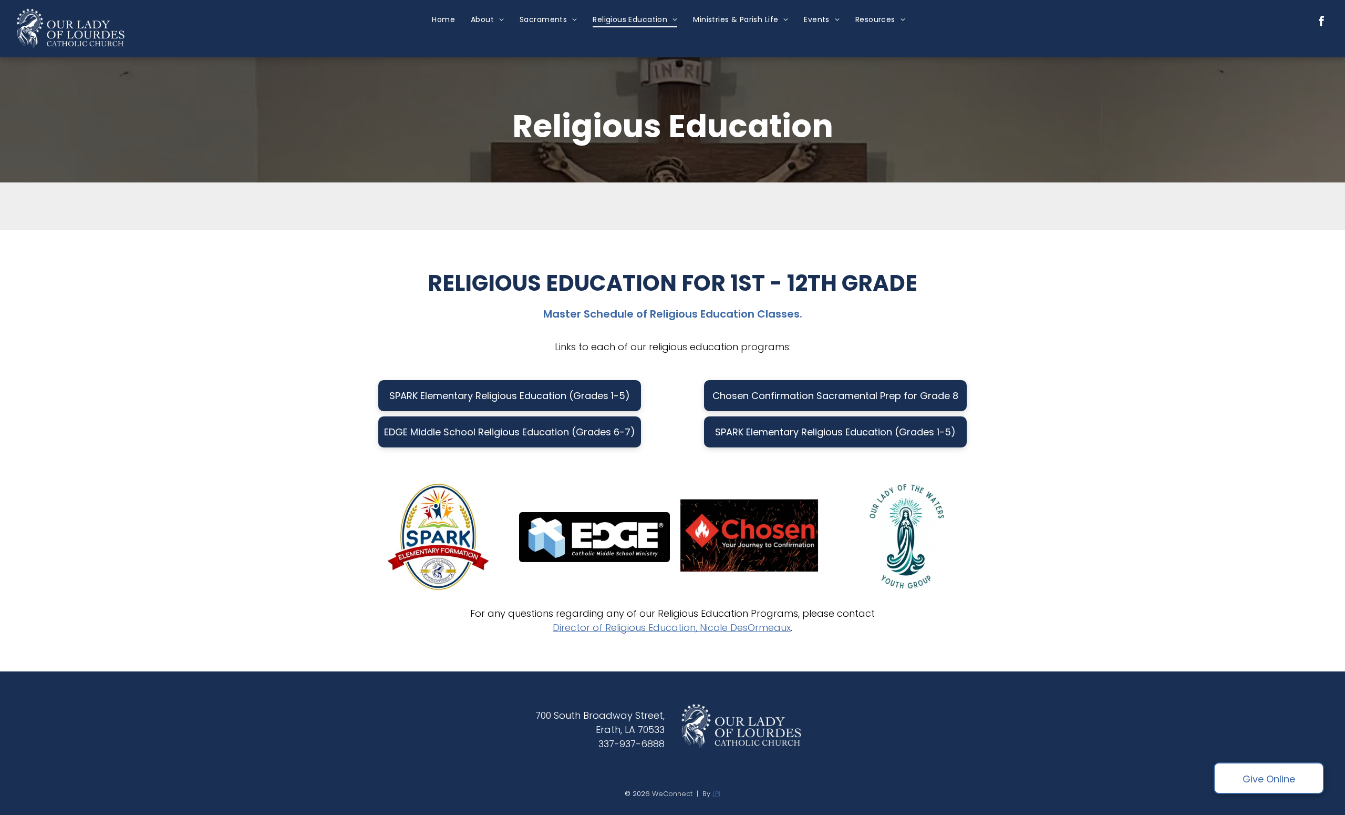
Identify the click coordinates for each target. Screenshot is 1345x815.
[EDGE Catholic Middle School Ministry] (594, 537)
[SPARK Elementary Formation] (438, 537)
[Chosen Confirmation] (750, 537)
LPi (716, 794)
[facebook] (1321, 22)
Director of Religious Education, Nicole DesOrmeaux (672, 627)
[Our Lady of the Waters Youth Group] (907, 537)
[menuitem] (443, 20)
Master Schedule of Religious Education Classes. (672, 314)
